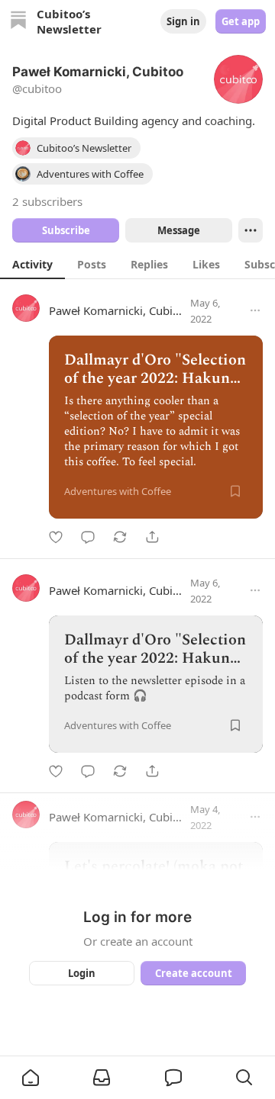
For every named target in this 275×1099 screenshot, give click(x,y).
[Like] (56, 537)
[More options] (255, 310)
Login (81, 973)
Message (178, 230)
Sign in (183, 21)
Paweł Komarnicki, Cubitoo (119, 310)
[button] (30, 1077)
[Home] (18, 22)
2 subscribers (47, 201)
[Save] (235, 491)
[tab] (32, 264)
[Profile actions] (250, 230)
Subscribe (66, 230)
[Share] (152, 537)
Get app (241, 21)
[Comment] (88, 537)
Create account (193, 973)
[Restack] (120, 537)
